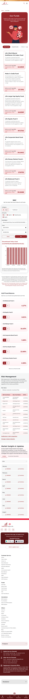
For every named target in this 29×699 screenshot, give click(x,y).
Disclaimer (3, 618)
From (3, 225)
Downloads (3, 622)
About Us (3, 609)
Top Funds (6, 46)
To (2, 230)
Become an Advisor (5, 635)
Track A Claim (4, 559)
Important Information (6, 564)
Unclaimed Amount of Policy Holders (8, 627)
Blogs (2, 629)
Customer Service (6, 555)
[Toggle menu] (27, 3)
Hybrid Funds (4, 589)
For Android (18, 653)
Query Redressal (4, 562)
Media (2, 613)
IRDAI (2, 568)
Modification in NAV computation (9, 436)
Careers (2, 611)
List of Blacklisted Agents (6, 633)
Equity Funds (15, 46)
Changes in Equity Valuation (8, 439)
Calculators (4, 597)
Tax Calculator (4, 600)
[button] (14, 644)
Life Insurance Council (5, 570)
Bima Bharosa (4, 571)
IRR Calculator (4, 604)
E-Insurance (3, 615)
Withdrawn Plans (4, 617)
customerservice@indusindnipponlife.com (15, 659)
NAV (2, 591)
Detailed (9, 468)
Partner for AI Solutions (6, 636)
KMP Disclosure (4, 579)
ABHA (2, 575)
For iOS (23, 653)
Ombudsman (3, 573)
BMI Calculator (4, 599)
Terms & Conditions (5, 620)
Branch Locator (4, 626)
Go (21, 236)
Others (3, 608)
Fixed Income (4, 588)
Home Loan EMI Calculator (6, 602)
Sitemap (3, 624)
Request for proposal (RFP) (6, 631)
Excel (8, 236)
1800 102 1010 (14, 660)
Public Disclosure (4, 577)
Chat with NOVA (6, 654)
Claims (2, 557)
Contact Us (3, 561)
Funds (3, 582)
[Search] (24, 3)
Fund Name (4, 220)
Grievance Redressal (5, 566)
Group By (4, 212)
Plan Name (4, 387)
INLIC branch (14, 662)
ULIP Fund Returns (5, 593)
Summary (21, 468)
